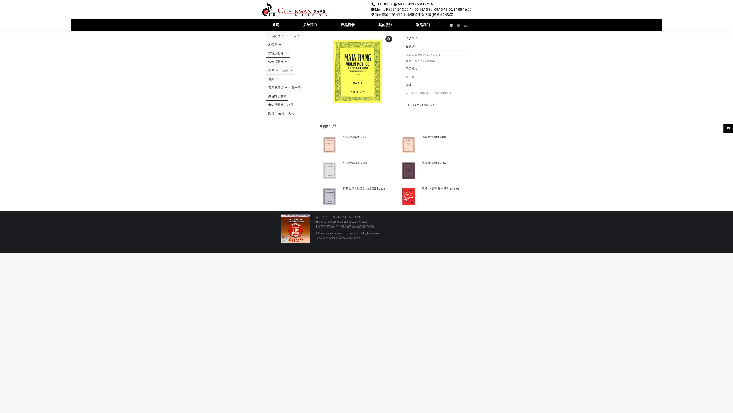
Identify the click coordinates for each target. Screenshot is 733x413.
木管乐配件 (275, 53)
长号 (281, 113)
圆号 (271, 113)
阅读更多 (349, 147)
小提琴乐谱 (418, 105)
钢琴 (271, 70)
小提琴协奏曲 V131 (434, 137)
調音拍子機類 (277, 96)
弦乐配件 (274, 36)
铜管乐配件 (275, 61)
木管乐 (272, 44)
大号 (291, 113)
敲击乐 (296, 87)
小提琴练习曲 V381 (355, 162)
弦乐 (293, 36)
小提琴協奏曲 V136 (355, 137)
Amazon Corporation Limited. (345, 238)
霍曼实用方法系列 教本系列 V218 (364, 188)
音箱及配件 (275, 105)
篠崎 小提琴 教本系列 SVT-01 (440, 188)
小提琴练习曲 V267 (434, 162)
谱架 (271, 79)
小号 (290, 105)
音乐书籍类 (429, 105)
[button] (388, 39)
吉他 (285, 70)
